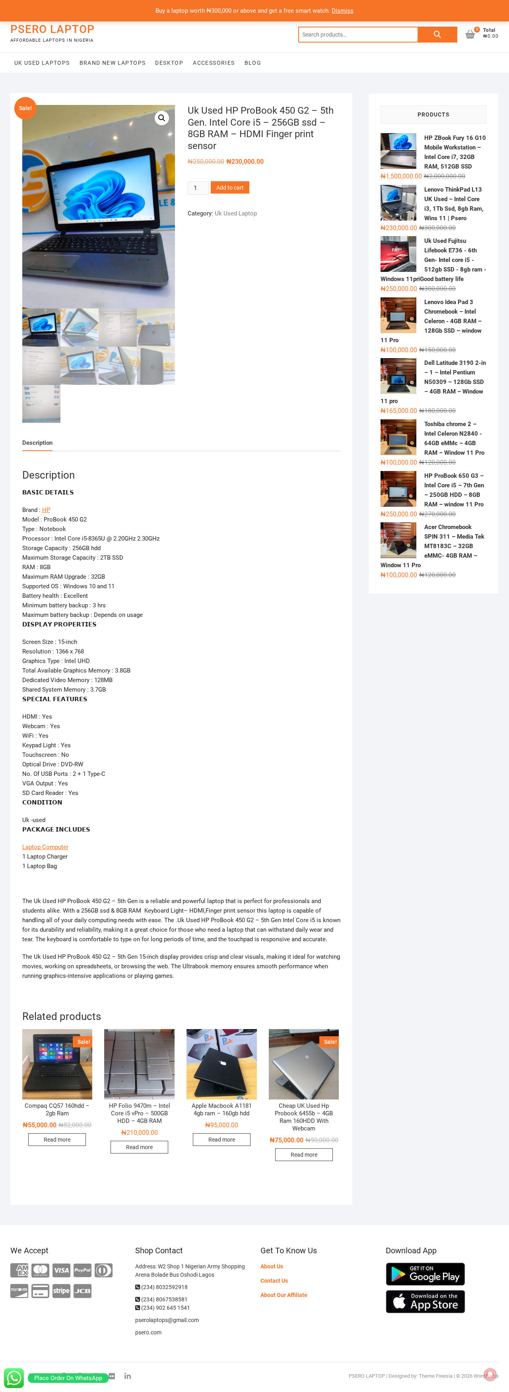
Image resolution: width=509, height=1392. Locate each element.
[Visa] (61, 1271)
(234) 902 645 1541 (165, 1308)
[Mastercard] (40, 1271)
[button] (162, 118)
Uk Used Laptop (236, 213)
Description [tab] (37, 442)
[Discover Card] (19, 1291)
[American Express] (19, 1271)
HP (46, 510)
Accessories (214, 63)
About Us (271, 1266)
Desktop (169, 63)
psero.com (148, 1332)
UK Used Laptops (42, 63)
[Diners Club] (104, 1271)
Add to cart (230, 187)
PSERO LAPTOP (52, 29)
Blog (253, 63)
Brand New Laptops (113, 63)
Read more (57, 1139)
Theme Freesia (436, 1376)
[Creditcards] (40, 1291)
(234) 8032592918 (164, 1287)
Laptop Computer (45, 847)
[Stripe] (61, 1291)
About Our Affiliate (283, 1295)
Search (437, 35)
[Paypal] (82, 1271)
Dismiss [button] (343, 10)
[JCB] (82, 1291)
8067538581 (172, 1299)
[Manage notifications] (490, 1374)
